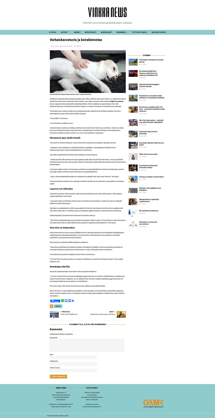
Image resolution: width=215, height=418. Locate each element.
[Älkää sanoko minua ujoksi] (133, 156)
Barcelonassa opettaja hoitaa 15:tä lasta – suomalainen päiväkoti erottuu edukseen (152, 109)
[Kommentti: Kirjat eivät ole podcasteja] (133, 134)
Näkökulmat (106, 32)
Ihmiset (77, 32)
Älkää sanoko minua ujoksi (148, 154)
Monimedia (121, 32)
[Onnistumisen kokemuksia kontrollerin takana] (133, 167)
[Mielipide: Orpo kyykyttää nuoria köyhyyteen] (133, 190)
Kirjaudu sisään (159, 32)
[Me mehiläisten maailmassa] (133, 213)
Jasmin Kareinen (67, 46)
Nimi (51, 355)
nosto (58, 306)
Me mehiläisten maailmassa (148, 211)
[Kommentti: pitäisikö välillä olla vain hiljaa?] (133, 145)
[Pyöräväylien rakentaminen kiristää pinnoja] (133, 62)
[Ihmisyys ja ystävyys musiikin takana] (133, 179)
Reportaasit (90, 32)
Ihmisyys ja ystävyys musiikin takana (151, 177)
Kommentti (53, 338)
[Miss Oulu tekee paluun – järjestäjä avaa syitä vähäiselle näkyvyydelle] (133, 122)
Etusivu (52, 32)
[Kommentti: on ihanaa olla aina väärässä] (133, 224)
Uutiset (64, 32)
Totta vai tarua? (139, 32)
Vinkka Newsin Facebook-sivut (61, 406)
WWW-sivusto (55, 368)
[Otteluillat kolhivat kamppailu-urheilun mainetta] (133, 86)
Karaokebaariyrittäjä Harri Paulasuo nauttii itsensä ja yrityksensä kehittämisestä (148, 73)
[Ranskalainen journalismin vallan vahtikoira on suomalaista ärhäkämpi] (133, 98)
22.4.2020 (56, 46)
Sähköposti (54, 361)
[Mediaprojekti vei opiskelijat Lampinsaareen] (133, 201)
